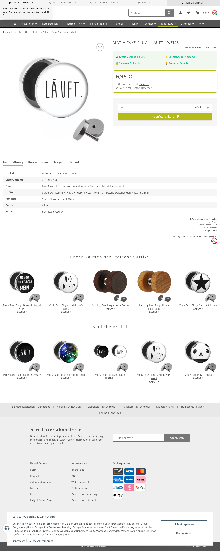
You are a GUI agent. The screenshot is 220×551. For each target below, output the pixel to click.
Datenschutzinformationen (87, 500)
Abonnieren (177, 437)
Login (33, 469)
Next (211, 292)
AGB (74, 476)
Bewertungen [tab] (38, 162)
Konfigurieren (184, 533)
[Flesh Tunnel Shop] (15, 23)
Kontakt (34, 476)
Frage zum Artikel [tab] (66, 162)
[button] (180, 13)
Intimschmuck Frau (110, 412)
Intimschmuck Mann (192, 406)
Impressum (19, 540)
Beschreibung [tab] (13, 162)
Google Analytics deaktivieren (92, 546)
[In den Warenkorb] (5, 39)
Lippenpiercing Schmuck (102, 406)
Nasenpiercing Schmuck (136, 406)
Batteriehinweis (81, 488)
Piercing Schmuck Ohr (69, 406)
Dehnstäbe (44, 406)
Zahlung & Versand (41, 482)
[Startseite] (26, 32)
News (33, 494)
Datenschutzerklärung (41, 540)
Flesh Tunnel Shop (197, 546)
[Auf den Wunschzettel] (100, 47)
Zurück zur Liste (13, 32)
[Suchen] (169, 13)
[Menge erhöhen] (208, 107)
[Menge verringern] (122, 107)
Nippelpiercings (165, 406)
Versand (144, 84)
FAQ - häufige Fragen (42, 500)
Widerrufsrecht (80, 482)
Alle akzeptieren (184, 524)
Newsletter (36, 488)
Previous (8, 292)
